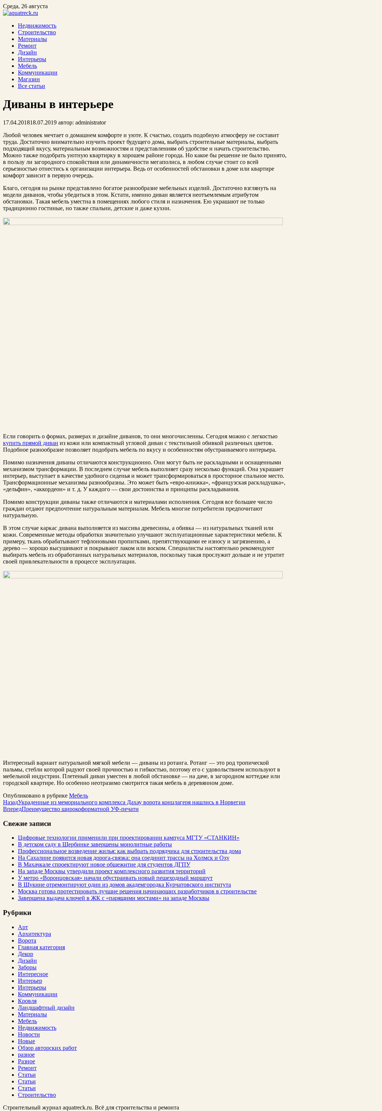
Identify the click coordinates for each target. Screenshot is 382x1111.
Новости (29, 1034)
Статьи (27, 1074)
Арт (23, 927)
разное (26, 1054)
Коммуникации (37, 72)
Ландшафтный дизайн (46, 1007)
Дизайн (27, 52)
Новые (26, 1041)
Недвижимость (37, 25)
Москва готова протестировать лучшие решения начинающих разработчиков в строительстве (137, 891)
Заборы (27, 967)
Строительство (37, 32)
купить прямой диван (30, 443)
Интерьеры (32, 59)
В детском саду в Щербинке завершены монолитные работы (95, 844)
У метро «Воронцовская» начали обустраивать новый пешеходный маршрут (115, 878)
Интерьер (30, 981)
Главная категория (41, 947)
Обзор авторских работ (47, 1048)
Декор (25, 954)
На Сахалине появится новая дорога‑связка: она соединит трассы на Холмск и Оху (123, 858)
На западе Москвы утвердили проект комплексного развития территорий (112, 871)
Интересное (33, 974)
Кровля (27, 1001)
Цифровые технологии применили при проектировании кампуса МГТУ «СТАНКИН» (128, 837)
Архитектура (34, 934)
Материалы (32, 39)
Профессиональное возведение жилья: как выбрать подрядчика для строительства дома (129, 851)
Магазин (29, 79)
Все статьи (31, 86)
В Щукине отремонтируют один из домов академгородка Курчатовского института (124, 884)
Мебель (27, 66)
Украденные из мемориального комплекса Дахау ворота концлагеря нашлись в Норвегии (124, 802)
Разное (26, 1061)
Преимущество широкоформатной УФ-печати (71, 809)
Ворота (27, 940)
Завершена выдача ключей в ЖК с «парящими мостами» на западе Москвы (113, 898)
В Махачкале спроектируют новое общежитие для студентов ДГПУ (104, 864)
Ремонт (27, 45)
